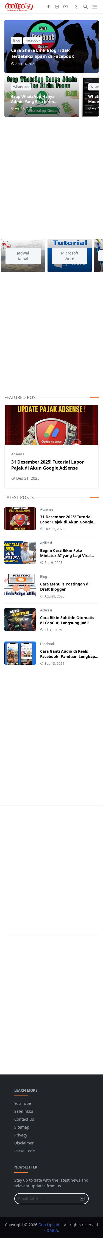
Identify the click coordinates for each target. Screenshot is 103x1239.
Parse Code (24, 1150)
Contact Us (24, 1119)
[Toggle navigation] (94, 6)
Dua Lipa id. (49, 1224)
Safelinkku (23, 1111)
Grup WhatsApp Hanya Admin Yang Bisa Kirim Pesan (32, 101)
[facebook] (48, 6)
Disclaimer (24, 1143)
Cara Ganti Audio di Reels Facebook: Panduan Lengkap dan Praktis (67, 656)
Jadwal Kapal (23, 255)
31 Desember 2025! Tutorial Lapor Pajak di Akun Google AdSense (47, 465)
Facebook (33, 40)
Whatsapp (21, 86)
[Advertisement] (51, 175)
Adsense (17, 454)
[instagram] (57, 6)
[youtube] (65, 6)
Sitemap (21, 1127)
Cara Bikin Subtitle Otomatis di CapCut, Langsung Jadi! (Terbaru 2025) (67, 623)
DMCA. (53, 1230)
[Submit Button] (82, 1199)
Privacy (20, 1135)
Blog (16, 40)
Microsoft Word (69, 255)
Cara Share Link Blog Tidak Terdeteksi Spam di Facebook (42, 53)
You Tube (22, 1103)
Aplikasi (46, 543)
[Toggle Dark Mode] (76, 6)
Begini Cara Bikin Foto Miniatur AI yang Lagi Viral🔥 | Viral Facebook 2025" (67, 555)
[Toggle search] (85, 6)
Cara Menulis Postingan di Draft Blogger (65, 586)
